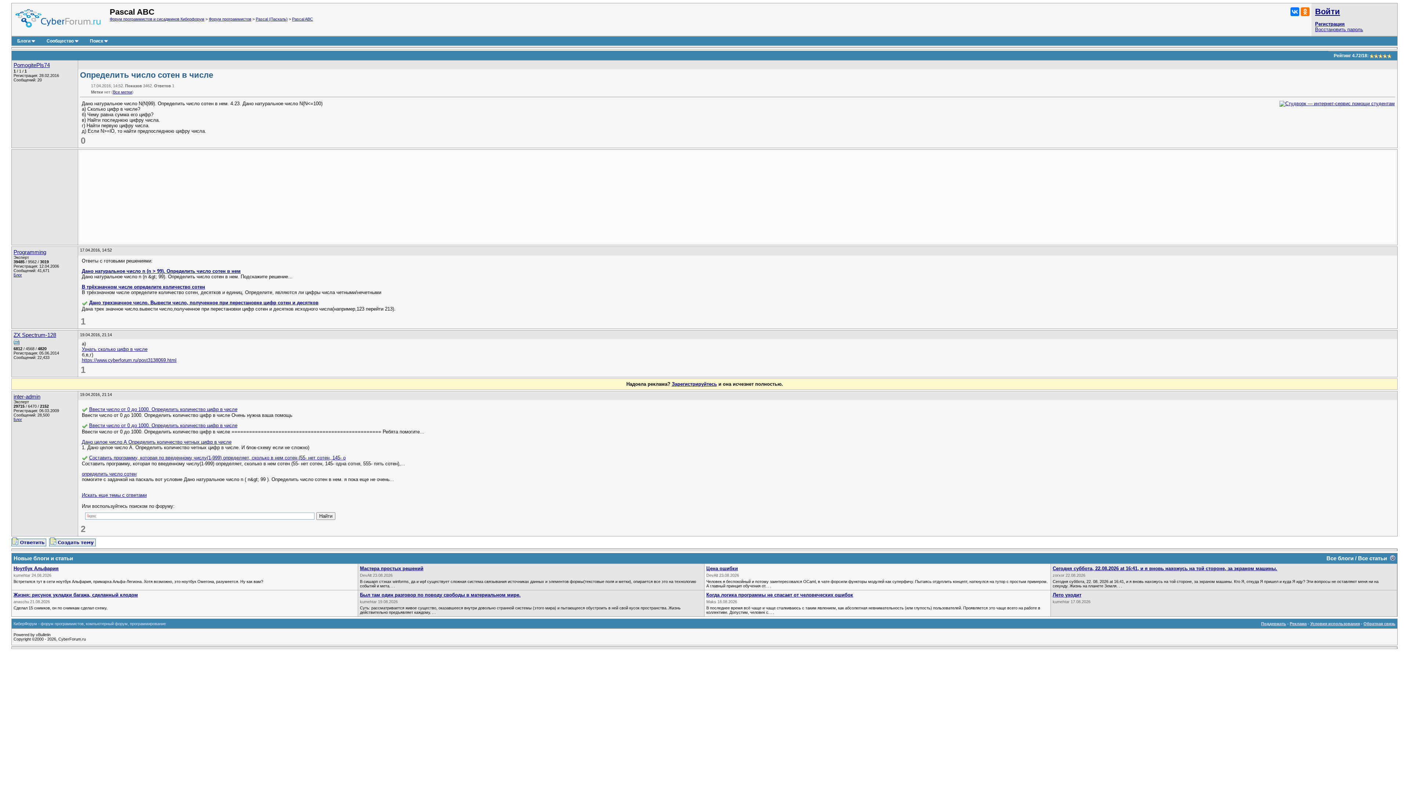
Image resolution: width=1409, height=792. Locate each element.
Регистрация (1330, 24)
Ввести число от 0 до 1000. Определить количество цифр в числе (163, 409)
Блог (18, 275)
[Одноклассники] (1305, 11)
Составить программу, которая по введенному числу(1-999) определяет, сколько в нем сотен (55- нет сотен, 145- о (217, 458)
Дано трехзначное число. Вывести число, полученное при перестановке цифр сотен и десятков (203, 302)
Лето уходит (1067, 595)
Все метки (122, 92)
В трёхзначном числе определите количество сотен (143, 287)
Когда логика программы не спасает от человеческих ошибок (779, 595)
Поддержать (1273, 624)
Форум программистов (230, 19)
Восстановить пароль (1339, 29)
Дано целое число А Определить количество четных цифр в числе (157, 442)
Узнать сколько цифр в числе (115, 349)
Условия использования (1335, 624)
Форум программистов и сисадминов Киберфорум (157, 19)
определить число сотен (109, 474)
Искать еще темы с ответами (114, 495)
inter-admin (27, 397)
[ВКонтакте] (1294, 11)
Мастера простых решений (391, 568)
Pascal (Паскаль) (272, 19)
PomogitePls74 (32, 65)
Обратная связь (1379, 624)
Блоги (23, 41)
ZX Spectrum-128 (35, 335)
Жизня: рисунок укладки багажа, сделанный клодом (76, 595)
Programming (30, 252)
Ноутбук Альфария (36, 568)
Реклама (1298, 624)
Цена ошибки (722, 568)
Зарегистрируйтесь (694, 384)
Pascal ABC (302, 19)
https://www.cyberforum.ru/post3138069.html (129, 360)
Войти (1327, 11)
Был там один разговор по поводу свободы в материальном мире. (440, 595)
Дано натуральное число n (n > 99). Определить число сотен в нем (161, 271)
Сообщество (60, 41)
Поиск (96, 41)
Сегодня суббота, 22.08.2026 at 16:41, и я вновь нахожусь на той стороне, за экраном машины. (1165, 568)
